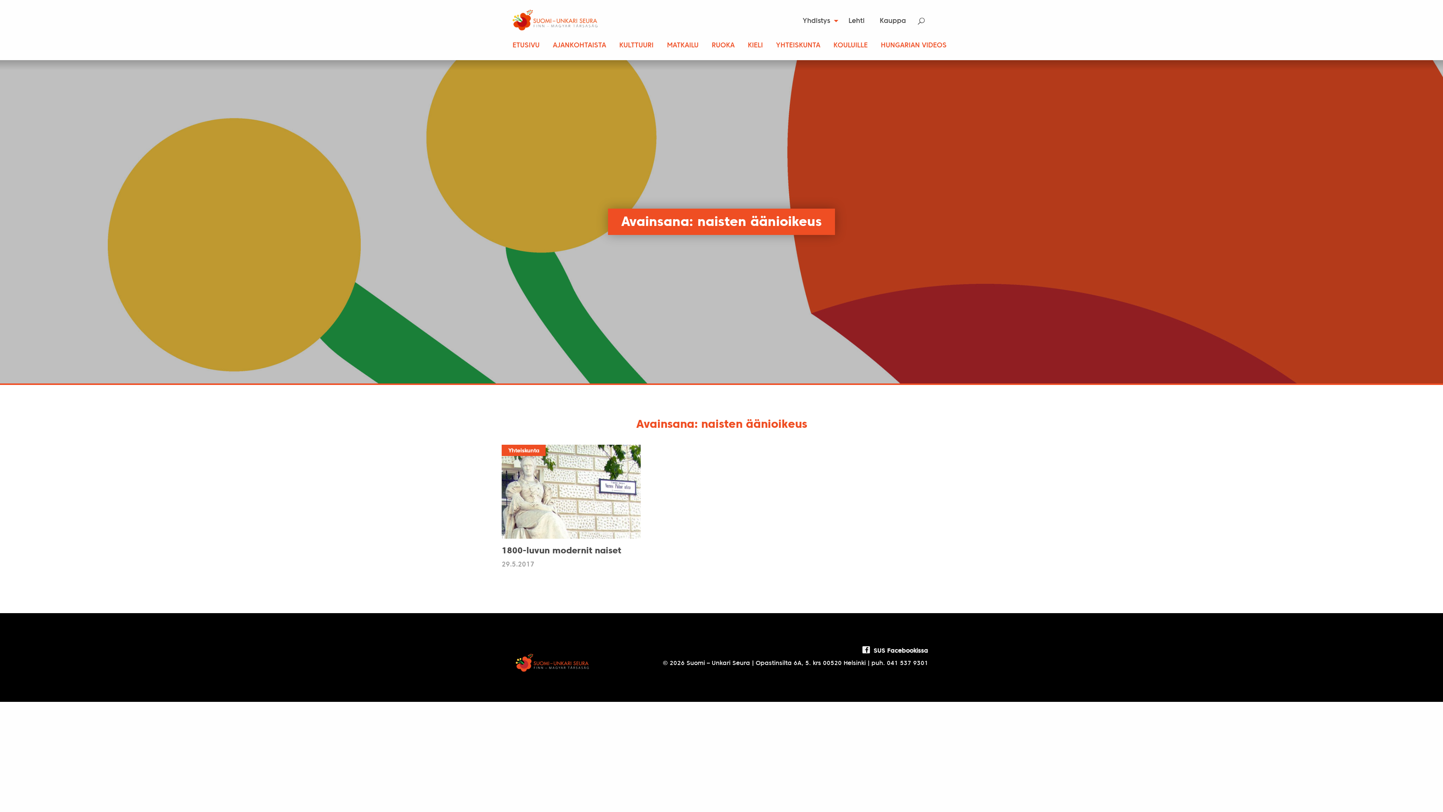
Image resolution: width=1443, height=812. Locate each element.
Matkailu (683, 45)
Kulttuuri (636, 45)
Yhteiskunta (798, 45)
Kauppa (893, 21)
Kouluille (850, 45)
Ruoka (723, 45)
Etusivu (526, 45)
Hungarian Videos (914, 45)
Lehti (857, 21)
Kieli (755, 45)
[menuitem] (818, 21)
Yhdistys (816, 21)
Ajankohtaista (579, 45)
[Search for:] (926, 21)
